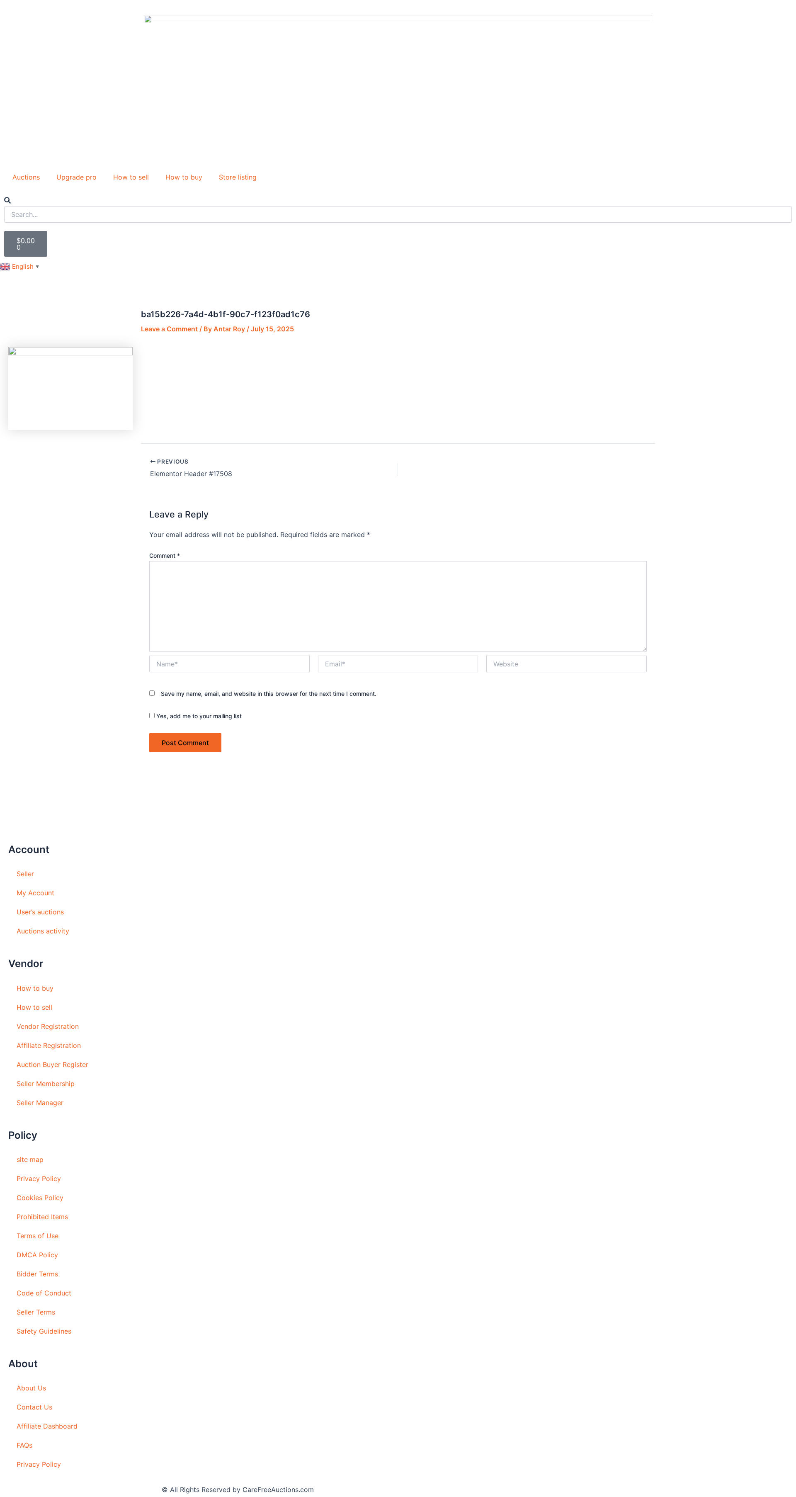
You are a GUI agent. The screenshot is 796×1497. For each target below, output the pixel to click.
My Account (35, 893)
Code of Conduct (44, 1293)
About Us (31, 1388)
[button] (398, 200)
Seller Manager (40, 1102)
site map (30, 1159)
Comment (164, 555)
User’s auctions (40, 912)
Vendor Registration (48, 1026)
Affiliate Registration (49, 1045)
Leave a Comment (169, 329)
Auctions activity (43, 931)
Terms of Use (37, 1236)
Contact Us (34, 1407)
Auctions (26, 177)
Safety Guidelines (44, 1331)
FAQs (24, 1445)
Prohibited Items (42, 1217)
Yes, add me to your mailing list (198, 715)
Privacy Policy (39, 1178)
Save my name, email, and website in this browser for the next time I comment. (268, 693)
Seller (25, 874)
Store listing (238, 177)
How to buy (183, 177)
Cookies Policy (40, 1197)
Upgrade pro (76, 177)
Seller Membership (46, 1083)
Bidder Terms (37, 1274)
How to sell (131, 177)
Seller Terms (36, 1312)
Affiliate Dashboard (47, 1426)
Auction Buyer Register (52, 1064)
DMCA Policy (37, 1255)
